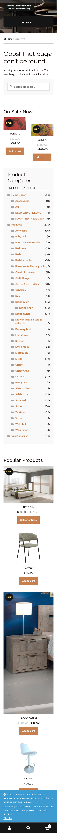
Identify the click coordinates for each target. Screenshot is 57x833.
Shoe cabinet (22, 388)
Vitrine (19, 418)
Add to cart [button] (14, 151)
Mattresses (21, 352)
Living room (22, 346)
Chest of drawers (25, 272)
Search (28, 828)
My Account (9, 828)
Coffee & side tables (27, 284)
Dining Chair (26, 307)
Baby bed (20, 236)
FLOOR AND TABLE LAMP (29, 218)
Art (17, 206)
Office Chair (22, 370)
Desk (18, 295)
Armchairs (21, 230)
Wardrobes (21, 430)
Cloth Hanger (22, 278)
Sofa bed (20, 400)
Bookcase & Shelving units (30, 266)
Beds (18, 254)
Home (9, 39)
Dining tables (22, 313)
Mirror (18, 358)
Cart (44, 825)
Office (19, 364)
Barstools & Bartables (27, 242)
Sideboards (21, 394)
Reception (21, 382)
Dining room (22, 301)
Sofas (18, 406)
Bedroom (20, 248)
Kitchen (19, 341)
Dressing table (23, 329)
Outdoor (20, 376)
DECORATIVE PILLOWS (28, 212)
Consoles (20, 289)
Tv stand (20, 412)
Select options (28, 520)
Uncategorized (19, 436)
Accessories (22, 200)
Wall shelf (21, 424)
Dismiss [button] (8, 818)
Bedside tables (23, 260)
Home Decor (18, 194)
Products (16, 224)
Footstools (21, 335)
